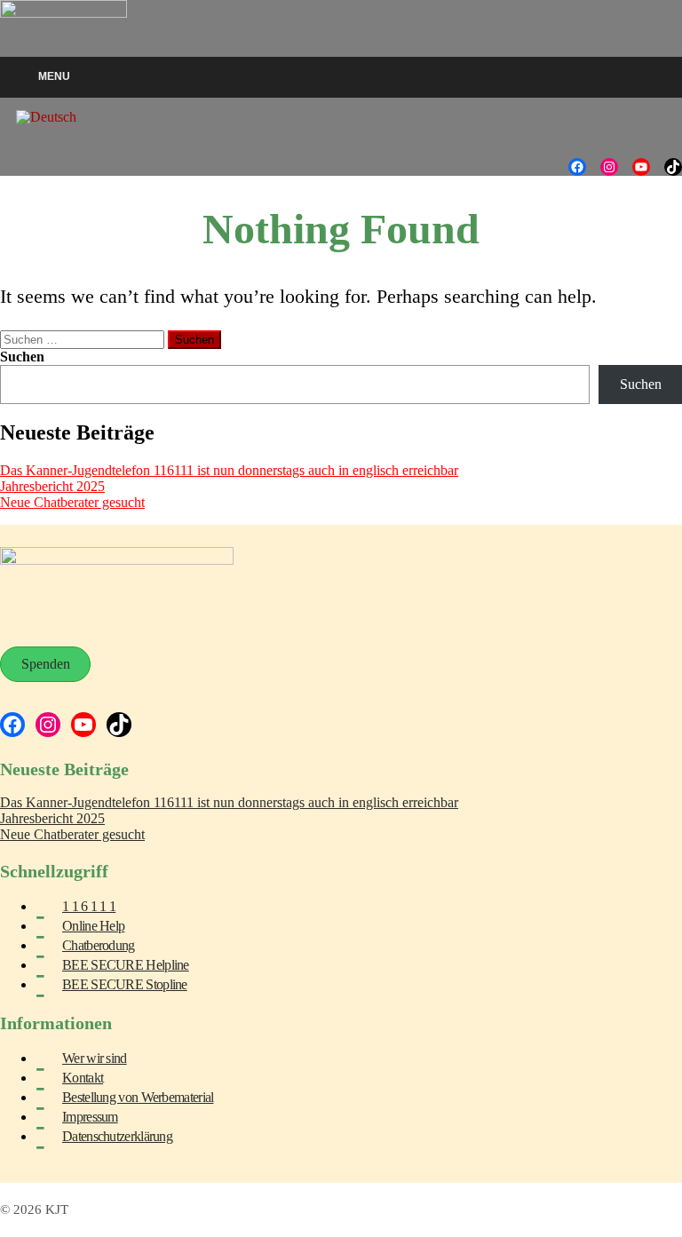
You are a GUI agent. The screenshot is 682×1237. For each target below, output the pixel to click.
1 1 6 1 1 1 (88, 906)
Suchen (22, 356)
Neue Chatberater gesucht (72, 502)
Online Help (93, 925)
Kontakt (82, 1077)
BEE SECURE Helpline (125, 964)
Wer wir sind (94, 1058)
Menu (54, 76)
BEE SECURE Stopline (124, 984)
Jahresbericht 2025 (52, 486)
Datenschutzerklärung (117, 1136)
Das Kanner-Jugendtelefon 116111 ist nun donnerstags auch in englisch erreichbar (229, 470)
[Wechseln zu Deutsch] (46, 117)
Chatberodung (98, 945)
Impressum (90, 1116)
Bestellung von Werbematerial (137, 1097)
